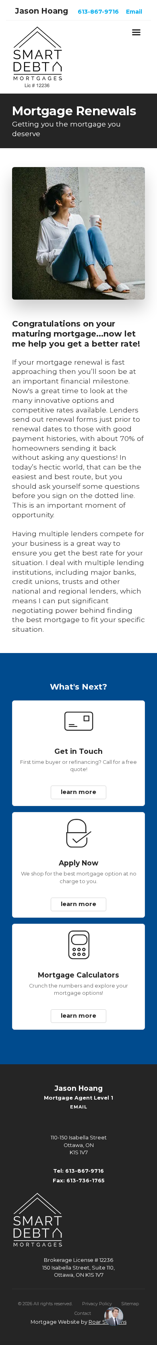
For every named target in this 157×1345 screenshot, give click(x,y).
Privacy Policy (97, 1295)
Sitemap (130, 1295)
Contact (82, 1305)
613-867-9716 (98, 11)
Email (134, 11)
